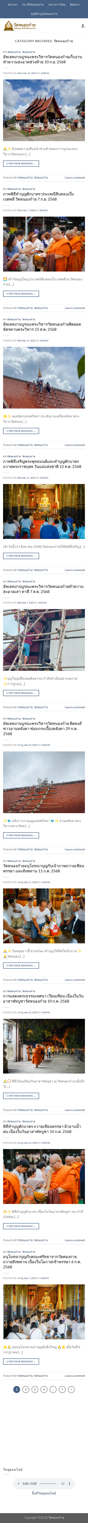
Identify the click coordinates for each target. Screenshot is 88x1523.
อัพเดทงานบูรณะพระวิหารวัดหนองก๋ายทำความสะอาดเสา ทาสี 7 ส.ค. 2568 (43, 589)
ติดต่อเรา (75, 4)
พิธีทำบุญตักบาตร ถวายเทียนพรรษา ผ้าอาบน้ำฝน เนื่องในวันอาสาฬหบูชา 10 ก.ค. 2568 (42, 1129)
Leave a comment (75, 177)
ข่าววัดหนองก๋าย (12, 52)
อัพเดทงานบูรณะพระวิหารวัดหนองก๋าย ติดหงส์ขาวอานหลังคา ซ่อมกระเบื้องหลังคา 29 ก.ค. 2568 (42, 728)
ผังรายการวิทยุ (57, 4)
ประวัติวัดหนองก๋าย (33, 4)
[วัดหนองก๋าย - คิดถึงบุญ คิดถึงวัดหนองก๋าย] (19, 25)
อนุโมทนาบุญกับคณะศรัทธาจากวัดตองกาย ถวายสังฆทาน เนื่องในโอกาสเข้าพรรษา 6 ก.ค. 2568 (42, 1261)
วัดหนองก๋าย (28, 52)
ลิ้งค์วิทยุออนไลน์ (44, 1493)
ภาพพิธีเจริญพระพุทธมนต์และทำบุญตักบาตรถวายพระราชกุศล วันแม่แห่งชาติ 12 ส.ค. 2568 (42, 464)
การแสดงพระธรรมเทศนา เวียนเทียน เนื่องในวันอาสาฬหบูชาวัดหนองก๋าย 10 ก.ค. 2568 (43, 998)
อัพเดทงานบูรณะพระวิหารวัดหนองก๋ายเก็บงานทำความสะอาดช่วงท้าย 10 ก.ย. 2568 (42, 59)
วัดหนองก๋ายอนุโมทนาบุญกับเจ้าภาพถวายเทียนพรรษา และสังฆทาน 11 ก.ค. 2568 (43, 868)
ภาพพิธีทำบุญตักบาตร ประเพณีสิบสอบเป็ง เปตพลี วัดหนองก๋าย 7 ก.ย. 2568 (38, 196)
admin (45, 73)
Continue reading (21, 163)
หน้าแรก (12, 4)
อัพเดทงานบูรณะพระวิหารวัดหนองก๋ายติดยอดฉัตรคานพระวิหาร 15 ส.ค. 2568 (42, 327)
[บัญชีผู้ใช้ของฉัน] (83, 25)
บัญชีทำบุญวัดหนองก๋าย (44, 13)
